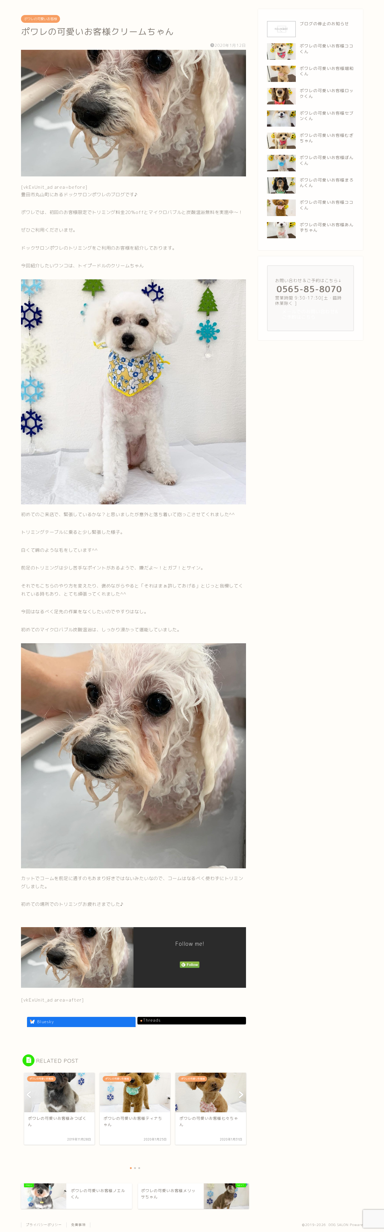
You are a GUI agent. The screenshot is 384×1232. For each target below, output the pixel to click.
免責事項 (78, 1224)
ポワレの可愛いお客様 (40, 19)
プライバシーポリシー (44, 1224)
